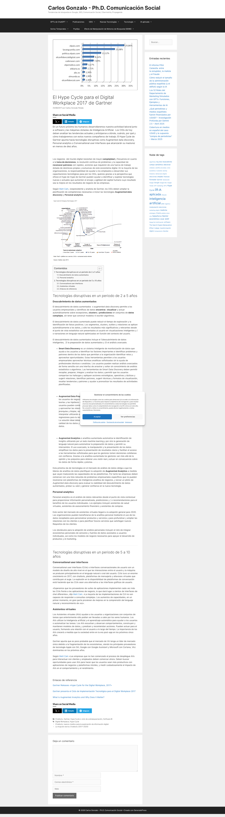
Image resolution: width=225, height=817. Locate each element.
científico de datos (160, 168)
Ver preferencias (128, 417)
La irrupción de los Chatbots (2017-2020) (71, 727)
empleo (160, 177)
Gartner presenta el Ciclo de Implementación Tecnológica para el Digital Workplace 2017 (94, 691)
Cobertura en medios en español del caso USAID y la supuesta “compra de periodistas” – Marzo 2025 (160, 133)
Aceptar (97, 417)
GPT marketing (158, 186)
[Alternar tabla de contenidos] (98, 269)
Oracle (158, 213)
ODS (91, 22)
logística (167, 204)
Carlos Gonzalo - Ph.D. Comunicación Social (104, 8)
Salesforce (157, 216)
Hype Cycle (74, 722)
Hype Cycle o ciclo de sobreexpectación (86, 719)
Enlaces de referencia (68, 289)
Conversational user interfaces (71, 283)
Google (156, 183)
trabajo (156, 228)
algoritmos (152, 162)
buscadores (167, 162)
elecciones (153, 177)
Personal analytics (67, 278)
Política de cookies (99, 422)
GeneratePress (140, 810)
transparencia (158, 231)
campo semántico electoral (159, 165)
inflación (164, 195)
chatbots (152, 168)
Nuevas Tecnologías (108, 22)
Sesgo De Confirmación (156, 222)
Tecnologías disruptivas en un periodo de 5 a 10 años (78, 280)
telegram (86, 122)
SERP (167, 219)
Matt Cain (63, 189)
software (167, 222)
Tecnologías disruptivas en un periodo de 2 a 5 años (78, 272)
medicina (163, 210)
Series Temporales (58, 29)
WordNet (165, 231)
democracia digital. (161, 174)
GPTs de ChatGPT (57, 22)
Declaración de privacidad (115, 422)
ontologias (152, 213)
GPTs (165, 186)
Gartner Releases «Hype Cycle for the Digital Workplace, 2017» (82, 685)
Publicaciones (78, 22)
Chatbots (59, 719)
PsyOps (76, 29)
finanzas (167, 177)
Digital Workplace (62, 722)
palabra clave (165, 213)
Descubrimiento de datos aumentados (74, 275)
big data (159, 162)
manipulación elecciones (157, 207)
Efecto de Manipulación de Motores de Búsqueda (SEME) (107, 29)
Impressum (128, 422)
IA (156, 189)
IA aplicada (144, 22)
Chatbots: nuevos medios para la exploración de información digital (82, 724)
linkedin (71, 122)
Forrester (152, 180)
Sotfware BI (107, 719)
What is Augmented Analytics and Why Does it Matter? (78, 697)
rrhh (150, 216)
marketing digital (154, 210)
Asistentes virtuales (67, 286)
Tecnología (128, 22)
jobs (162, 204)
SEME (162, 219)
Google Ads (163, 183)
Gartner (66, 719)
